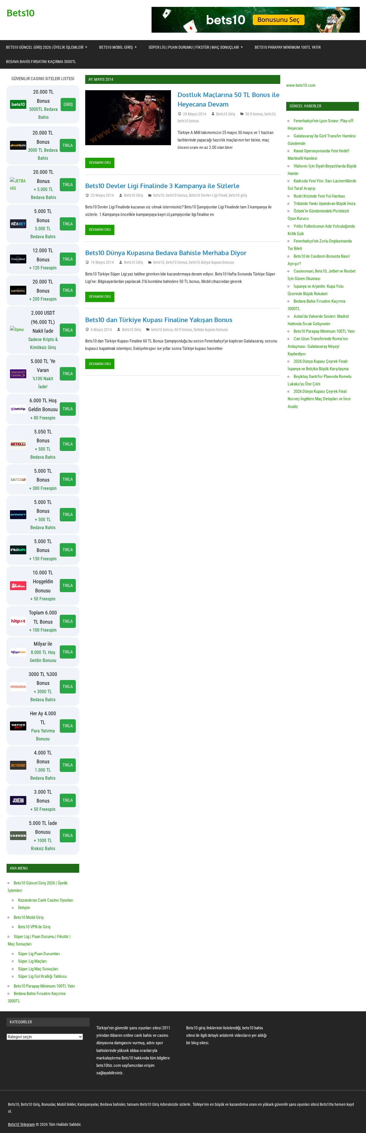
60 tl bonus (183, 329)
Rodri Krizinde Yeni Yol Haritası (319, 196)
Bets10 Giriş (225, 114)
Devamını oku (100, 162)
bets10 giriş (238, 195)
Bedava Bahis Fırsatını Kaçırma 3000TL (41, 61)
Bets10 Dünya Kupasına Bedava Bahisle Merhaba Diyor (165, 253)
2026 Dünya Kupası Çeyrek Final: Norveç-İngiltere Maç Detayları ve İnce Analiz (319, 399)
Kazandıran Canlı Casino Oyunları (45, 900)
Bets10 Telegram (21, 1124)
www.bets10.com (300, 85)
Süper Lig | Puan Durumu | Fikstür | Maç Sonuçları (194, 47)
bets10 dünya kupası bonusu (211, 262)
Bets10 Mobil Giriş (116, 47)
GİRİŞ (68, 104)
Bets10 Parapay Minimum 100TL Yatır (288, 47)
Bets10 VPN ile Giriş (34, 926)
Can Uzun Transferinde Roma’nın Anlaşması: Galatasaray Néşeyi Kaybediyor (318, 346)
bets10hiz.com (108, 1065)
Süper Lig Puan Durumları (39, 953)
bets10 (269, 114)
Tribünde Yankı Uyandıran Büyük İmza (324, 203)
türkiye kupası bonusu (211, 329)
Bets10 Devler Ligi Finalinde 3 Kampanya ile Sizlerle (162, 186)
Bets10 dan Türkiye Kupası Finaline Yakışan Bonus (158, 320)
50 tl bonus (254, 114)
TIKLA (68, 145)
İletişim (24, 907)
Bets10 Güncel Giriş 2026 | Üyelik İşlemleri (44, 47)
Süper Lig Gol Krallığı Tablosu (42, 976)
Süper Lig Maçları (32, 961)
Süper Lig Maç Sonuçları (38, 969)
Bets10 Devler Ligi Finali (208, 195)
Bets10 (21, 13)
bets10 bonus (188, 121)
